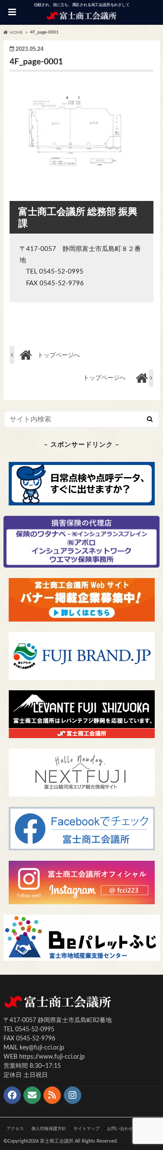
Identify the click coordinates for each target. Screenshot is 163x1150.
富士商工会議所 (56, 1141)
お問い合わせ (120, 1129)
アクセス (15, 1129)
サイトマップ (86, 1129)
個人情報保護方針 (48, 1129)
